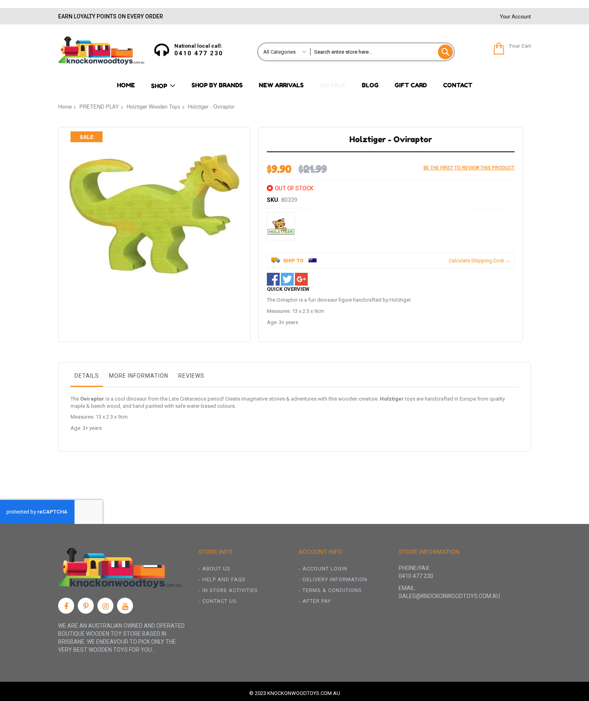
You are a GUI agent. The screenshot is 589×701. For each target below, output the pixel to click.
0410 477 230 (198, 53)
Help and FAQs (224, 579)
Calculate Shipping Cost (476, 261)
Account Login (325, 569)
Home (65, 106)
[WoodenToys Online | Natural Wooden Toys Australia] (101, 50)
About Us (216, 569)
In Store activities (230, 590)
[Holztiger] (281, 226)
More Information (138, 376)
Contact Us (219, 601)
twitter (287, 279)
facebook (273, 279)
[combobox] (382, 51)
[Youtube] (125, 606)
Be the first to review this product (469, 168)
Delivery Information (335, 579)
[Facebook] (66, 606)
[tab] (87, 378)
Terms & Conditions (332, 590)
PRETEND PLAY (99, 106)
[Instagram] (105, 606)
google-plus (301, 279)
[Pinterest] (86, 606)
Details (87, 376)
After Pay (317, 601)
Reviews (191, 376)
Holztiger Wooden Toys (153, 106)
